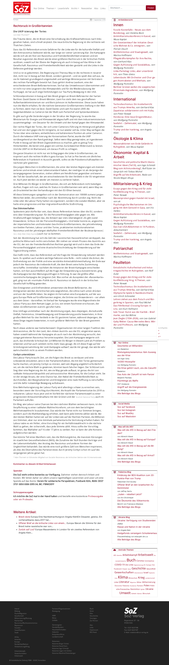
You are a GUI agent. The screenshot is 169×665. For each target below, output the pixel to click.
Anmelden (42, 660)
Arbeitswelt (145, 555)
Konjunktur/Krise (58, 634)
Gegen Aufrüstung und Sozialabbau (131, 64)
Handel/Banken (58, 627)
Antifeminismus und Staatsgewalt (130, 52)
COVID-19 (120, 564)
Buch (131, 560)
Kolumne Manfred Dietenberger (64, 653)
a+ (159, 333)
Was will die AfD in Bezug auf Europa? (136, 439)
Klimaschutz (132, 578)
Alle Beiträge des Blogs (128, 393)
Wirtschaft (146, 593)
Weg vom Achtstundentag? (127, 168)
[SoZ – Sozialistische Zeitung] (21, 8)
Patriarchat (19, 620)
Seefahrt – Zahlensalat (124, 123)
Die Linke (129, 564)
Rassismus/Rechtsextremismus (26, 623)
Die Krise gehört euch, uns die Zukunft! (136, 368)
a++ (159, 336)
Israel (146, 572)
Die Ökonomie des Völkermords (133, 500)
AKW (54, 615)
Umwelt (125, 593)
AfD (115, 555)
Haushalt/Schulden (59, 629)
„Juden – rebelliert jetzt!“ (129, 494)
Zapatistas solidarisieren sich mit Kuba (133, 110)
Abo (91, 625)
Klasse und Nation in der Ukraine (133, 526)
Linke (116, 582)
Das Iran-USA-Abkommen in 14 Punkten (133, 226)
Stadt (16, 632)
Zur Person (94, 620)
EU (145, 565)
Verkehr (134, 593)
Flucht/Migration (21, 613)
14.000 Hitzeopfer (126, 361)
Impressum (94, 630)
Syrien (142, 589)
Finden (150, 7)
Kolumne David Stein (59, 646)
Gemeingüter (57, 625)
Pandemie (133, 586)
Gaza (129, 569)
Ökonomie (118, 586)
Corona (140, 560)
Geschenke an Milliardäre (129, 345)
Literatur (124, 582)
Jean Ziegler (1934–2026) (125, 318)
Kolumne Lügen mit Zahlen (62, 651)
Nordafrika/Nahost (21, 644)
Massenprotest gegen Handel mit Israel (133, 198)
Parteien (140, 586)
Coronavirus (149, 561)
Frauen (124, 569)
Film (153, 565)
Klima (123, 577)
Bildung (17, 611)
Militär (139, 582)
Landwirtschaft (150, 578)
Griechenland (138, 573)
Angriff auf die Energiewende (132, 387)
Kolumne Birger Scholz (60, 643)
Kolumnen (56, 641)
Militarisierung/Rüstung (23, 618)
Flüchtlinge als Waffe (127, 380)
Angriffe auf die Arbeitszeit (127, 174)
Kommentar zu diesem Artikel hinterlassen (34, 464)
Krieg (141, 577)
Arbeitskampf (130, 554)
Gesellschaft (19, 616)
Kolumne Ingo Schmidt (60, 648)
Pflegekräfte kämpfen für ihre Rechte (132, 58)
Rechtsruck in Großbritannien (32, 26)
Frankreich (118, 569)
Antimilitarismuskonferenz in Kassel (131, 36)
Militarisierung (148, 582)
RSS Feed (93, 632)
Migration (133, 582)
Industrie (55, 632)
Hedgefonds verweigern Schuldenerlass (137, 533)
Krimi (92, 611)
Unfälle (54, 620)
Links (91, 627)
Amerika (119, 555)
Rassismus (135, 589)
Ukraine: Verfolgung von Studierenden (136, 520)
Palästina (126, 586)
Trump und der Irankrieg (126, 129)
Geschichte (139, 568)
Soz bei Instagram (126, 410)
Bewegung (56, 611)
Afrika (17, 637)
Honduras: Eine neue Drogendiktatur (132, 116)
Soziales (18, 628)
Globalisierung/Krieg (22, 646)
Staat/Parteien (20, 630)
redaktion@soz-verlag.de (139, 632)
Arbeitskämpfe (20, 651)
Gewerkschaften (124, 572)
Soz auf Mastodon (126, 416)
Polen (147, 585)
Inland (17, 609)
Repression (19, 625)
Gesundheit (151, 569)
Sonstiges (93, 618)
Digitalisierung (138, 565)
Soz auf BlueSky (125, 413)
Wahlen (139, 593)
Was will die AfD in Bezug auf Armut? (135, 455)
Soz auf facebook (126, 407)
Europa (15, 20)
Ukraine (149, 588)
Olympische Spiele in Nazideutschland (133, 292)
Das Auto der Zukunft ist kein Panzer (135, 374)
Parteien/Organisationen (61, 609)
